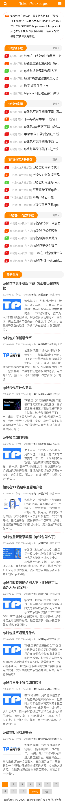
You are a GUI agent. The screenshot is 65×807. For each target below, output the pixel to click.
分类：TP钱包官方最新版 (43, 344)
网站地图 (9, 799)
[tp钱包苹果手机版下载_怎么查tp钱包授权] (12, 304)
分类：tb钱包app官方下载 (44, 394)
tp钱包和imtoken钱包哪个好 (34, 260)
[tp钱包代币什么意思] (12, 404)
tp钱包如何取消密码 (33, 175)
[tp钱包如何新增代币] (12, 355)
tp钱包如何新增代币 (33, 167)
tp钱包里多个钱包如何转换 (34, 245)
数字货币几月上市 (27, 86)
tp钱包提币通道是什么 (34, 238)
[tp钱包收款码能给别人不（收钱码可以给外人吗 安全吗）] (12, 604)
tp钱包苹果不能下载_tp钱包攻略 (34, 149)
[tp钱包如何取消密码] (12, 749)
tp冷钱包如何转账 (31, 230)
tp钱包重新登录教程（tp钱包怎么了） (34, 63)
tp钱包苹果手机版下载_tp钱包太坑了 (34, 141)
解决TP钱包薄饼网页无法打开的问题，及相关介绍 (34, 78)
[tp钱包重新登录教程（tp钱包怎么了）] (12, 553)
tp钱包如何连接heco (33, 182)
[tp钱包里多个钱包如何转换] (12, 699)
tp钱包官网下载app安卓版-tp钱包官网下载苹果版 (34, 205)
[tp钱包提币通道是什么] (12, 649)
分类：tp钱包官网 (39, 294)
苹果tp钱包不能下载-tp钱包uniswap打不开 (34, 197)
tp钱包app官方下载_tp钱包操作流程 (34, 126)
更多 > (56, 48)
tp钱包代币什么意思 (33, 223)
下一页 (34, 791)
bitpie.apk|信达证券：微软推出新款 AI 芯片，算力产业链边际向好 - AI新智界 (34, 93)
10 (22, 791)
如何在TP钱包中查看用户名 (34, 56)
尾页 (47, 791)
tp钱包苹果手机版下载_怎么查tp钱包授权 (34, 111)
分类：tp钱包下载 (39, 493)
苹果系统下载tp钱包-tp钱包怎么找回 (34, 190)
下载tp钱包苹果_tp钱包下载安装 (34, 119)
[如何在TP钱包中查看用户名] (12, 503)
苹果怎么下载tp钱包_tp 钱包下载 (34, 134)
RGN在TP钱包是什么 (34, 253)
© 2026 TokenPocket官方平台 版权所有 (38, 799)
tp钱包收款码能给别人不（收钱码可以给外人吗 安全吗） (34, 71)
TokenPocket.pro (33, 3)
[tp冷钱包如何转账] (12, 454)
